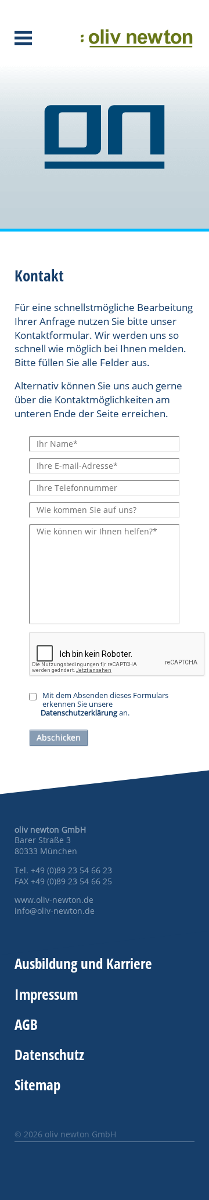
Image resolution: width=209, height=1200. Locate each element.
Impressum (46, 994)
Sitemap (37, 1084)
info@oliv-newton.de (55, 911)
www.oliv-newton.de (54, 900)
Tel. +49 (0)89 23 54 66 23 (63, 870)
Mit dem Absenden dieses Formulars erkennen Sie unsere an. (104, 704)
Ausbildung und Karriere (83, 963)
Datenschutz (49, 1054)
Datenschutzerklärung (79, 712)
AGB (26, 1024)
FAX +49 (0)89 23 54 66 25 (63, 881)
